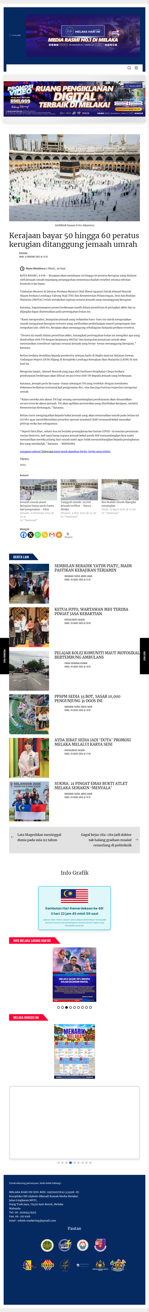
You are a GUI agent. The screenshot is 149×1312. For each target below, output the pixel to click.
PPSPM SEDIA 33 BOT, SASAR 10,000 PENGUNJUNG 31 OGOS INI (87, 698)
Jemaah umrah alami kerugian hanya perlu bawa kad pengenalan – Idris (37, 505)
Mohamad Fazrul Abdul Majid (78, 576)
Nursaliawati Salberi (75, 619)
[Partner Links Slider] (74, 1122)
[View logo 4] (70, 1163)
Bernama (23, 253)
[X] (30, 535)
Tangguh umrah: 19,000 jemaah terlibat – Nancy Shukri (76, 505)
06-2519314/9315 (25, 1212)
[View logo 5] (74, 1163)
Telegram (47, 451)
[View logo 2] (62, 1163)
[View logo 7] (82, 1163)
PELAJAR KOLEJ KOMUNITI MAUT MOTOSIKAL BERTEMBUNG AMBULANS (97, 655)
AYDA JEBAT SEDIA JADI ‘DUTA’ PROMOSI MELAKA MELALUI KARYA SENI (93, 742)
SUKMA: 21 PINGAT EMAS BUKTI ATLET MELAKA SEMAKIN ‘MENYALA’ (91, 785)
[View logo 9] (90, 1163)
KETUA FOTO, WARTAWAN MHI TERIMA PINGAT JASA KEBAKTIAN (91, 611)
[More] (59, 535)
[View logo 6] (78, 1162)
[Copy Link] (45, 535)
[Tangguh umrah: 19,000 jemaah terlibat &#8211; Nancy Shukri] (79, 489)
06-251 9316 (22, 1216)
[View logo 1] (58, 1163)
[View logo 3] (66, 1163)
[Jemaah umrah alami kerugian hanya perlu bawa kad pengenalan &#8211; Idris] (38, 489)
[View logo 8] (86, 1163)
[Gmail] (52, 535)
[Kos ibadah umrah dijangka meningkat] (120, 489)
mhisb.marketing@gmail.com (37, 1220)
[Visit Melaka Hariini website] (74, 98)
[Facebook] (23, 535)
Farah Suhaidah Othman (76, 663)
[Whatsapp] (38, 535)
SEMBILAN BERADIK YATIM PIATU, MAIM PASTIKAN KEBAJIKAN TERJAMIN (93, 568)
